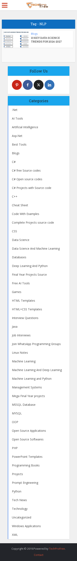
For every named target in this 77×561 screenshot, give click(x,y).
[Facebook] (28, 85)
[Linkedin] (49, 85)
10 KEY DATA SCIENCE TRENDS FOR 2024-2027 (46, 39)
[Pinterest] (17, 85)
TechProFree (57, 548)
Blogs (34, 34)
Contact (38, 555)
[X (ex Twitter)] (39, 85)
